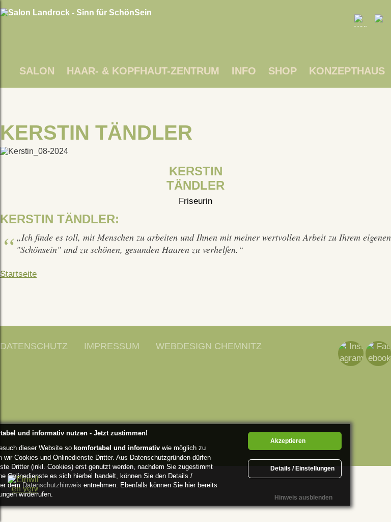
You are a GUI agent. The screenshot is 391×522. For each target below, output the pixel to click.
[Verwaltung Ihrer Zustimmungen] (23, 490)
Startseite (18, 274)
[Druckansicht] (381, 20)
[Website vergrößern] (360, 20)
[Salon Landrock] (76, 12)
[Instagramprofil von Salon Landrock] (351, 353)
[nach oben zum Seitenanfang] (368, 422)
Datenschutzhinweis (51, 485)
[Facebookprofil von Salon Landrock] (378, 353)
